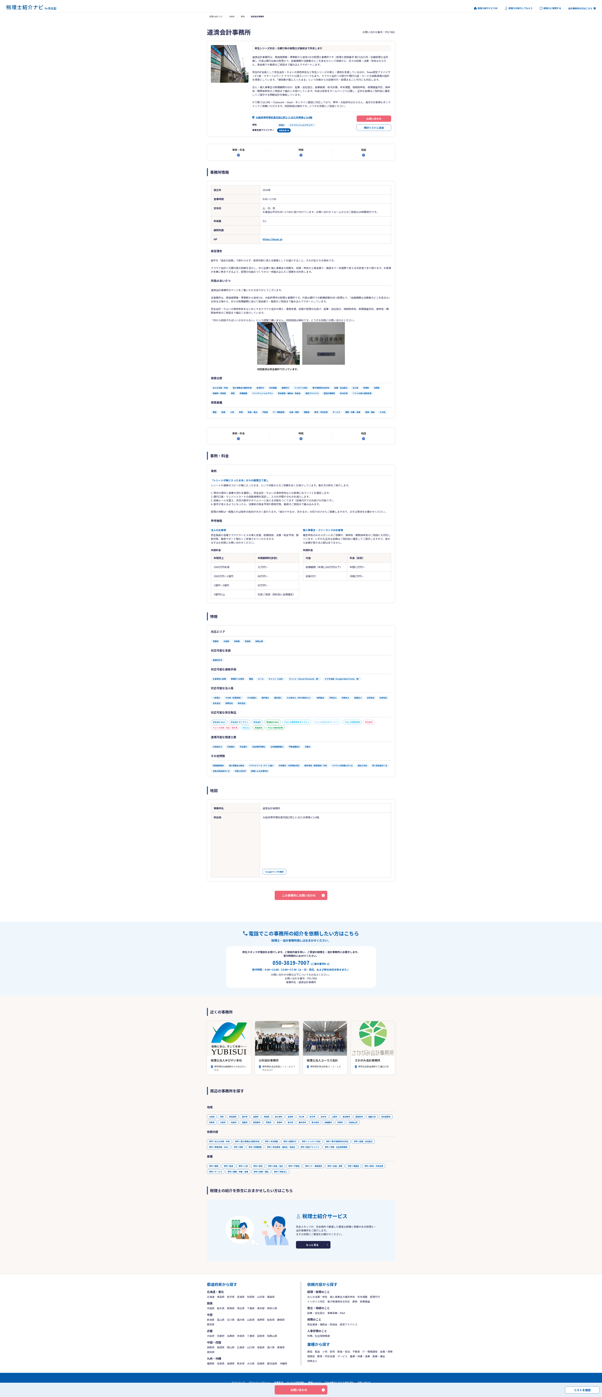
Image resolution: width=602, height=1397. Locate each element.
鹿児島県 (272, 1363)
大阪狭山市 (353, 1122)
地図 (363, 150)
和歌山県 (272, 1336)
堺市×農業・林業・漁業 (237, 1171)
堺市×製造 (228, 1166)
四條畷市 (328, 1122)
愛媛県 (281, 1347)
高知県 (210, 1352)
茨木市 (323, 1116)
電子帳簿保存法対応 (338, 1301)
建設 (309, 1351)
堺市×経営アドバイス (310, 1147)
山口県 (251, 1347)
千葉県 (251, 1308)
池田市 (256, 1116)
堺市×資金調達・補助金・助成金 (281, 1147)
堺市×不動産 (294, 1166)
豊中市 (245, 1116)
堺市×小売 (243, 1166)
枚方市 (312, 1116)
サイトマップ (238, 1382)
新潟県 (210, 1320)
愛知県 (210, 1324)
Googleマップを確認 (274, 871)
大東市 (223, 1122)
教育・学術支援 (326, 1356)
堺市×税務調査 (255, 1147)
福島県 (271, 1297)
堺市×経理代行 (289, 1141)
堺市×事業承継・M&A (218, 1147)
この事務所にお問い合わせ (299, 895)
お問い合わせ (373, 119)
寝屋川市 (372, 1116)
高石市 (290, 1122)
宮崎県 (261, 1363)
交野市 (340, 1122)
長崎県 (231, 1363)
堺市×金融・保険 (334, 1166)
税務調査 (365, 1301)
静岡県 (281, 1320)
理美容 (311, 1356)
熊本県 (241, 1363)
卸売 (332, 1351)
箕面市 (245, 1122)
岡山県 (231, 1347)
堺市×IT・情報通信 (313, 1166)
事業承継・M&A (336, 1313)
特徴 (301, 150)
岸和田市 (233, 1116)
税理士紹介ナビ (216, 16)
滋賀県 (261, 1336)
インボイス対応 (316, 1301)
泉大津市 (278, 1116)
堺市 (243, 16)
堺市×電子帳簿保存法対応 (337, 1141)
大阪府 (232, 16)
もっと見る (312, 1245)
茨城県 (210, 1308)
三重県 (251, 1336)
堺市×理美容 (353, 1166)
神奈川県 (272, 1308)
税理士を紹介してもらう (521, 8)
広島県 (241, 1347)
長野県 (261, 1320)
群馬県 (231, 1308)
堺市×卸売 (258, 1166)
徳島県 (261, 1347)
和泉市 (234, 1122)
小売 (324, 1351)
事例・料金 (238, 150)
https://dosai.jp (272, 239)
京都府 (220, 1336)
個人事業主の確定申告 (342, 1297)
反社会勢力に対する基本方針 (339, 1382)
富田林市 (359, 1116)
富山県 (220, 1320)
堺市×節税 (238, 1147)
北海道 (210, 1297)
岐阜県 (271, 1320)
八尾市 (334, 1116)
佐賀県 (220, 1363)
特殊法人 (312, 1361)
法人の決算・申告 (317, 1297)
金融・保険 (386, 1351)
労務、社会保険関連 (318, 1336)
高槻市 (290, 1116)
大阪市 (212, 1116)
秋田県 (251, 1297)
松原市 (212, 1122)
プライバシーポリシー (259, 1382)
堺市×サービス (215, 1171)
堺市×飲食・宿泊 (275, 1166)
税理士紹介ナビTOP (488, 8)
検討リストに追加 (374, 127)
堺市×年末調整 (271, 1141)
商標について (314, 1382)
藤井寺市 (302, 1122)
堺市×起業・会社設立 (363, 1141)
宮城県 (241, 1297)
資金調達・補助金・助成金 (322, 1324)
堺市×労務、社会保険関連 (336, 1147)
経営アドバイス (348, 1324)
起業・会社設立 (316, 1313)
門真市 (268, 1122)
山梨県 (251, 1320)
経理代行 (375, 1297)
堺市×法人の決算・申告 (219, 1141)
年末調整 (362, 1297)
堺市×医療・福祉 (261, 1171)
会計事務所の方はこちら (580, 8)
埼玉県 (241, 1308)
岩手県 (231, 1297)
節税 (354, 1301)
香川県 (271, 1347)
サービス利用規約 (295, 1382)
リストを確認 (582, 1390)
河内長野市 (386, 1116)
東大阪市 (315, 1122)
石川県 (231, 1320)
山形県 (261, 1297)
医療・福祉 (378, 1356)
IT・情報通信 (370, 1351)
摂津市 (279, 1122)
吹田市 (266, 1116)
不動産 (356, 1351)
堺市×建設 (213, 1166)
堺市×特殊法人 (280, 1171)
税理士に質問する (552, 8)
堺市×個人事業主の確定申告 (247, 1141)
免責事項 (278, 1382)
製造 (317, 1351)
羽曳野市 (256, 1122)
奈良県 (241, 1336)
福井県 (241, 1320)
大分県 (251, 1363)
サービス (342, 1356)
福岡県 (210, 1363)
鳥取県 (210, 1347)
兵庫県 (231, 1336)
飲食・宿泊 (343, 1351)
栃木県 (220, 1308)
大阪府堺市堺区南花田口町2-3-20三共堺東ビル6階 (284, 117)
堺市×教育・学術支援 (373, 1166)
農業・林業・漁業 (360, 1356)
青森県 (220, 1297)
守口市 (301, 1116)
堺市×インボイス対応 (311, 1141)
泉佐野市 (346, 1116)
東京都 (261, 1308)
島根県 (220, 1347)
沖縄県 (283, 1363)
